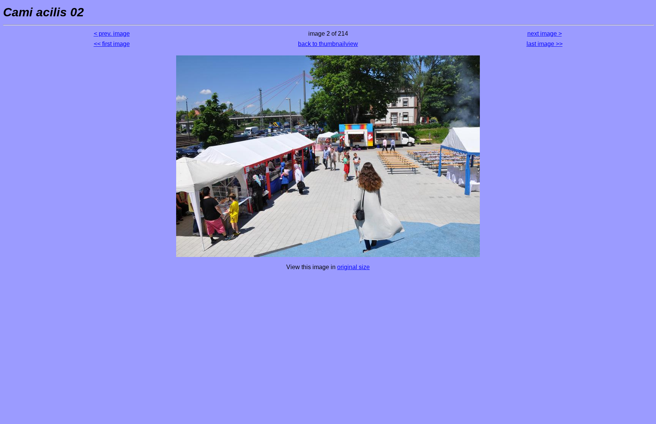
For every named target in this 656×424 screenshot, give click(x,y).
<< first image (112, 44)
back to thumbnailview (328, 44)
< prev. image (112, 33)
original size (353, 267)
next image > (544, 33)
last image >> (545, 44)
